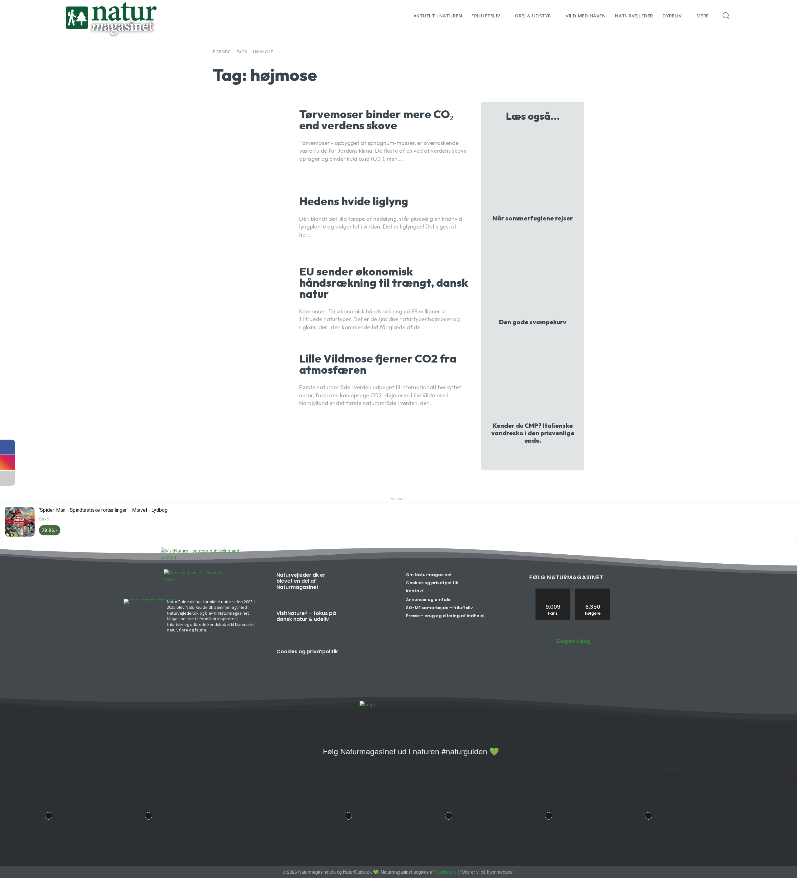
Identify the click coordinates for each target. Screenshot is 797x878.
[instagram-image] (48, 814)
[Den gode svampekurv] (533, 273)
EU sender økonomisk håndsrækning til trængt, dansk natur (383, 282)
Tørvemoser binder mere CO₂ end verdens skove (376, 119)
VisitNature (445, 872)
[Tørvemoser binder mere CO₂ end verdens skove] (251, 136)
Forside (222, 51)
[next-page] (536, 456)
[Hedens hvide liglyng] (251, 217)
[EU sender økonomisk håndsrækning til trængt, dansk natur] (251, 299)
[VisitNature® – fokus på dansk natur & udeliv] (368, 625)
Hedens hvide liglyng (353, 201)
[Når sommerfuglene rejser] (533, 170)
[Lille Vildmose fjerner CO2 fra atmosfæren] (251, 380)
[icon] (310, 755)
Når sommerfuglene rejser (533, 218)
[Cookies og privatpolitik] (368, 663)
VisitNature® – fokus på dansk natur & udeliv (306, 616)
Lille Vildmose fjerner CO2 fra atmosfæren (377, 364)
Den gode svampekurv (532, 322)
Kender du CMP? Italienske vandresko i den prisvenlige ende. (532, 433)
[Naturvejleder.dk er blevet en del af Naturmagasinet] (368, 587)
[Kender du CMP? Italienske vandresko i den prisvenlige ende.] (533, 377)
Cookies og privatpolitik (307, 651)
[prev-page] (527, 456)
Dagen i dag (573, 641)
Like (553, 591)
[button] (726, 15)
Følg (593, 591)
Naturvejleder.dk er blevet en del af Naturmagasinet (300, 580)
